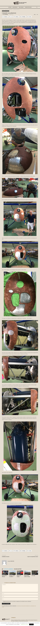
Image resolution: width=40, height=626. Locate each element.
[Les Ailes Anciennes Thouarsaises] (20, 3)
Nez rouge (33, 575)
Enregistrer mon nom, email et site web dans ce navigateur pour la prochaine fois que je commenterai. (17, 601)
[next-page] (4, 578)
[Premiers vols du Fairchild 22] (12, 573)
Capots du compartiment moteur (32, 556)
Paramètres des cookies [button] (24, 624)
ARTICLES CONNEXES (8, 568)
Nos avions (21, 7)
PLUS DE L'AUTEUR (17, 568)
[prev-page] (2, 578)
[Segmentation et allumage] (5, 573)
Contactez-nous (28, 7)
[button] (37, 7)
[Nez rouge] (35, 573)
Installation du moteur (5, 556)
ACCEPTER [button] (31, 624)
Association (14, 7)
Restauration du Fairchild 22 (8, 9)
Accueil (10, 7)
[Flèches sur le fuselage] (20, 573)
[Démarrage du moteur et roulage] (27, 573)
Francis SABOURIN (5, 14)
